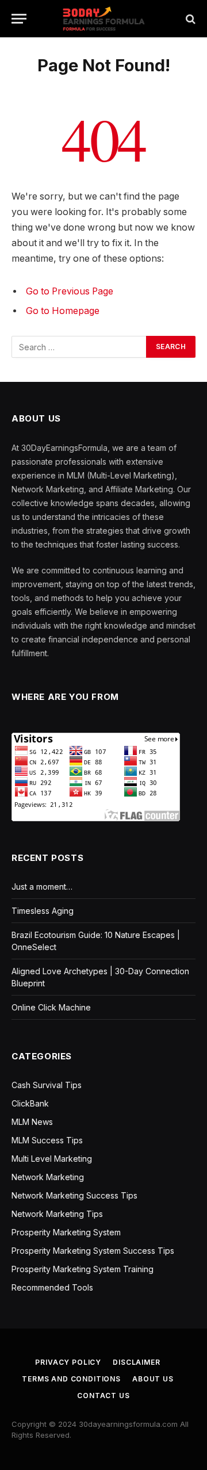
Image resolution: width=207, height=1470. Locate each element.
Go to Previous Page (69, 291)
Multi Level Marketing (52, 1158)
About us (153, 1379)
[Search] (189, 19)
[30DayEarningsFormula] (103, 18)
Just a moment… (42, 886)
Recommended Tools (52, 1287)
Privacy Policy (68, 1362)
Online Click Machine (51, 1007)
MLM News (32, 1122)
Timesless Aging (43, 911)
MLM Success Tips (47, 1140)
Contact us (103, 1395)
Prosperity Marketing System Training (83, 1269)
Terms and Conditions (71, 1379)
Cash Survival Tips (47, 1085)
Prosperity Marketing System (66, 1232)
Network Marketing (48, 1177)
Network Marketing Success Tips (74, 1195)
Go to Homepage (62, 310)
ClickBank (30, 1103)
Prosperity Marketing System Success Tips (93, 1250)
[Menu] (19, 19)
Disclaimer (136, 1362)
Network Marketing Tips (57, 1214)
